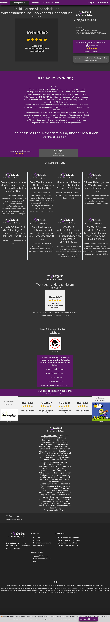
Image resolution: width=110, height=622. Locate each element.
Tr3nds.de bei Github (68, 543)
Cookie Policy (38, 545)
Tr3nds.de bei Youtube (69, 545)
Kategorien (19, 2)
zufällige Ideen (15, 519)
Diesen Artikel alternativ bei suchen (91, 59)
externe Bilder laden (88, 619)
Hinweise (102, 2)
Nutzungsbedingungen (42, 558)
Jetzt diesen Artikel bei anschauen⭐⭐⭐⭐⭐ (19, 153)
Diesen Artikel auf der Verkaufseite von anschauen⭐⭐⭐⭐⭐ (91, 46)
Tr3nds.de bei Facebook (69, 538)
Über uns (35, 2)
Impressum (38, 540)
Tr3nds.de (4, 2)
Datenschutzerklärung (42, 543)
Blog (90, 2)
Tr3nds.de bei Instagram (70, 540)
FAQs (35, 561)
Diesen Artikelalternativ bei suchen (58, 152)
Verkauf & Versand (51, 2)
